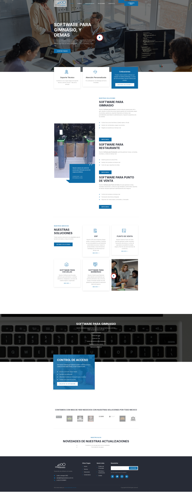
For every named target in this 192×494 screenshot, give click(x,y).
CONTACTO (111, 3)
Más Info (95, 253)
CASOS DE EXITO (89, 3)
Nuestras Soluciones (124, 84)
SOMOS (79, 3)
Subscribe (133, 468)
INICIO (72, 3)
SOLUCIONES (101, 3)
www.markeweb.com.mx (70, 487)
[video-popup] (100, 38)
